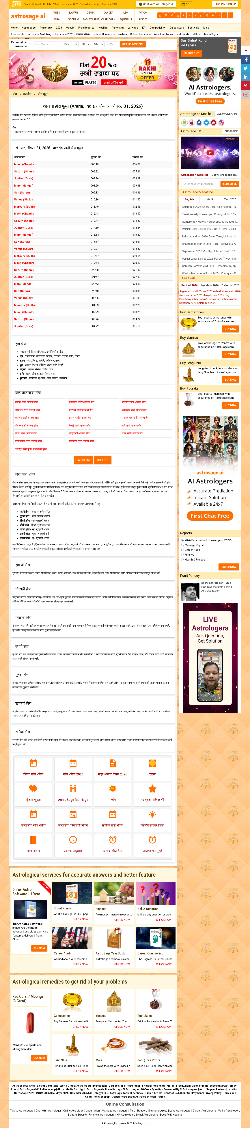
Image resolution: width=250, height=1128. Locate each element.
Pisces (143, 19)
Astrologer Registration (150, 1096)
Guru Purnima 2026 (191, 295)
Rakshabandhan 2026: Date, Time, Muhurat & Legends (211, 236)
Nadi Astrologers (147, 1114)
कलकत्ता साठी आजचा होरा (81, 441)
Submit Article (153, 1093)
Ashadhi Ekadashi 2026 (227, 291)
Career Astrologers (204, 1110)
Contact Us (171, 1093)
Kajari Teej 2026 (206, 303)
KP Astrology (228, 1085)
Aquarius (126, 19)
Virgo (143, 12)
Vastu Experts (78, 1114)
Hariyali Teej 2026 (214, 295)
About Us (185, 1093)
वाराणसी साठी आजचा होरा (81, 410)
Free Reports (86, 27)
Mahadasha (100, 1085)
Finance (189, 554)
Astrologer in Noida (139, 1085)
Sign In (219, 4)
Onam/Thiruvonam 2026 (214, 299)
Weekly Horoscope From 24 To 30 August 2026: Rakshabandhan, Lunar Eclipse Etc (211, 273)
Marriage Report (194, 545)
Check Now (80, 919)
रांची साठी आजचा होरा (132, 433)
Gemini (91, 12)
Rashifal (28, 4)
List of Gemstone (47, 1085)
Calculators (177, 27)
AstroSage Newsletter (194, 174)
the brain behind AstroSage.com (216, 586)
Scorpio (73, 19)
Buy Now (193, 52)
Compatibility (158, 27)
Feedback (137, 1093)
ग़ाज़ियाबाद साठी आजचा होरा (28, 441)
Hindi (209, 199)
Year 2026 (230, 199)
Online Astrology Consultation (81, 1110)
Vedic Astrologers (229, 1110)
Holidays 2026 (210, 285)
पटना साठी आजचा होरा (26, 433)
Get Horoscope (132, 44)
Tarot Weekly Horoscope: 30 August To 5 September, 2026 (211, 214)
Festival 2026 (189, 285)
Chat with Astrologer (156, 4)
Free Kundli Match (163, 1085)
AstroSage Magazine (197, 192)
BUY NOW (39, 948)
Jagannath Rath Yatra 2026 (196, 291)
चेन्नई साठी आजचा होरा (80, 425)
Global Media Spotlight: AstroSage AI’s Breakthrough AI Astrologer (98, 1089)
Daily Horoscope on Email (226, 174)
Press (14, 1089)
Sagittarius (91, 19)
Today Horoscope (90, 4)
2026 (59, 27)
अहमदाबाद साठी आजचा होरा (135, 417)
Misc (206, 27)
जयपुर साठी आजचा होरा (26, 402)
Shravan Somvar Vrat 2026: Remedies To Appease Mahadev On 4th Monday (211, 266)
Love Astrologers (180, 1110)
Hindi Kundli (182, 34)
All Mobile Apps (227, 113)
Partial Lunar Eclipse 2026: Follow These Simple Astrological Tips (211, 258)
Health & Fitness (195, 559)
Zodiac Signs (117, 1085)
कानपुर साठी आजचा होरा (27, 417)
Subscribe (231, 131)
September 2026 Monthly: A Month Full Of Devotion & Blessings (211, 251)
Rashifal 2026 (50, 4)
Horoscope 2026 (69, 4)
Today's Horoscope (103, 34)
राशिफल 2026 (83, 34)
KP (144, 27)
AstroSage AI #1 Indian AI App (38, 1089)
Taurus (74, 12)
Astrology (46, 27)
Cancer (108, 12)
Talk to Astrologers (21, 1110)
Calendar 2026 (109, 4)
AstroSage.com (140, 1123)
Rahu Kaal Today (163, 34)
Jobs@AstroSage (123, 1096)
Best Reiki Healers (171, 1114)
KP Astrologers (126, 1114)
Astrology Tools (120, 1093)
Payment (197, 1093)
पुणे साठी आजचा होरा (132, 425)
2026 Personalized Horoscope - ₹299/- (208, 540)
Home (14, 27)
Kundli (38, 4)
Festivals (194, 27)
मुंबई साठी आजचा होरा (79, 433)
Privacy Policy (212, 1093)
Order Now (228, 566)
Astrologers (84, 1085)
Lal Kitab (197, 34)
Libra (56, 19)
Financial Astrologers (102, 1114)
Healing (103, 27)
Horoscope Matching (39, 34)
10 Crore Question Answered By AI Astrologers (169, 1089)
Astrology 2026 (98, 1093)
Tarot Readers (139, 1110)
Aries (56, 12)
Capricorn (108, 19)
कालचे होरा (83, 460)
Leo (125, 12)
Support (105, 1096)
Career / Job (192, 550)
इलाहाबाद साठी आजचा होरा (81, 402)
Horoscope (29, 27)
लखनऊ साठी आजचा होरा (27, 410)
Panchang (118, 27)
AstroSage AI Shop (23, 1085)
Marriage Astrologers (115, 1110)
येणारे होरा (102, 460)
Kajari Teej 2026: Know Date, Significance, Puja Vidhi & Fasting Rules (211, 207)
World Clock (67, 1085)
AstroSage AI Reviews (212, 1089)
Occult (70, 27)
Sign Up (231, 4)
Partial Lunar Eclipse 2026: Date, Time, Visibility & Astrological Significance (211, 229)
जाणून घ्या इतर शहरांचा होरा (31, 449)
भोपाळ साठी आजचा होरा (26, 425)
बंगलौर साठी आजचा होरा (133, 402)
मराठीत (27, 94)
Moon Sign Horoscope (205, 1085)
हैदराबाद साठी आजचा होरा (134, 410)
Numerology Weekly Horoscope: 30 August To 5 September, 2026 (211, 221)
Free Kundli (17, 34)
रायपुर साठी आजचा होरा (80, 417)
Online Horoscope (140, 34)
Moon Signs (211, 34)
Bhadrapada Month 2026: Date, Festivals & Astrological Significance (211, 243)
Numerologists (158, 1110)
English (189, 199)
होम (15, 94)
